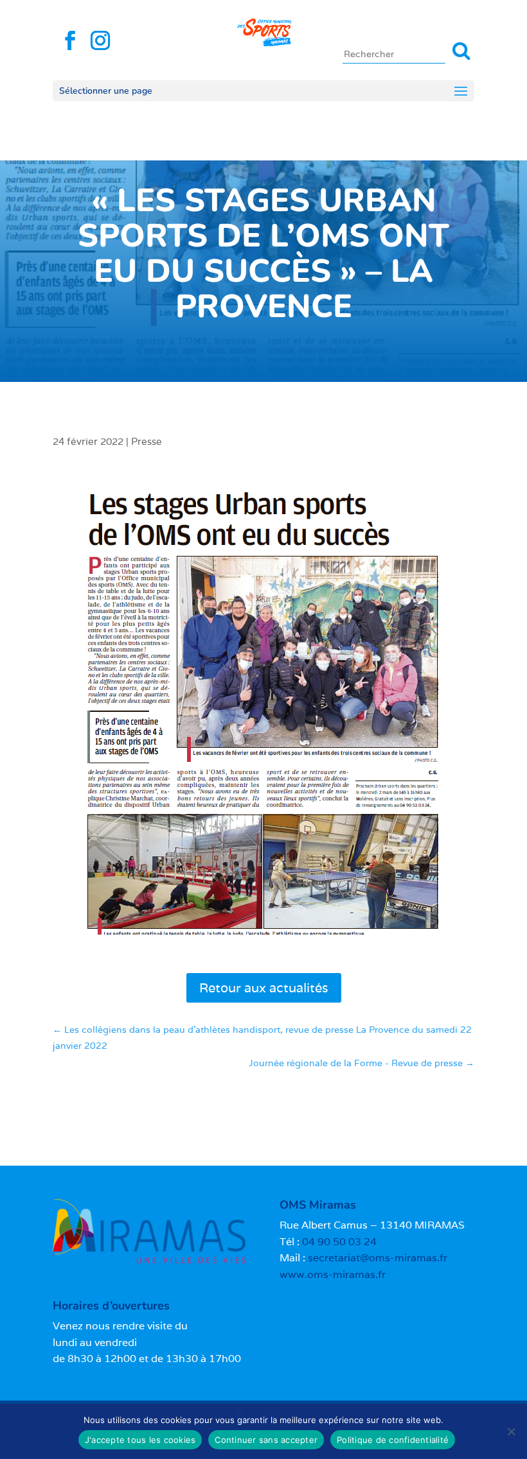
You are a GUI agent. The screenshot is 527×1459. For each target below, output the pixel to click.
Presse (146, 441)
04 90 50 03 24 (339, 1241)
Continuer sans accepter (266, 1440)
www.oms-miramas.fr (333, 1274)
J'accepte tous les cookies (140, 1440)
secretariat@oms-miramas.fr (377, 1258)
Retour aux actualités (263, 988)
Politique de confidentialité (393, 1440)
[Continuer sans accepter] (511, 1431)
